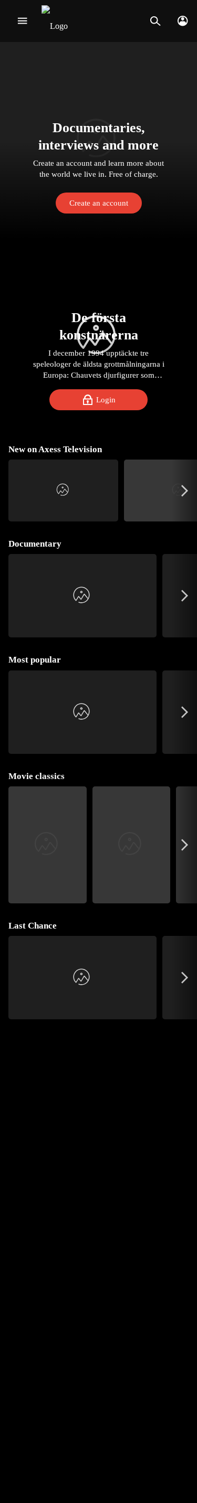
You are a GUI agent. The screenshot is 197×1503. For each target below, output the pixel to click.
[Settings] (182, 21)
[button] (98, 140)
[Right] (184, 490)
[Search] (155, 21)
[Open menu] (22, 21)
